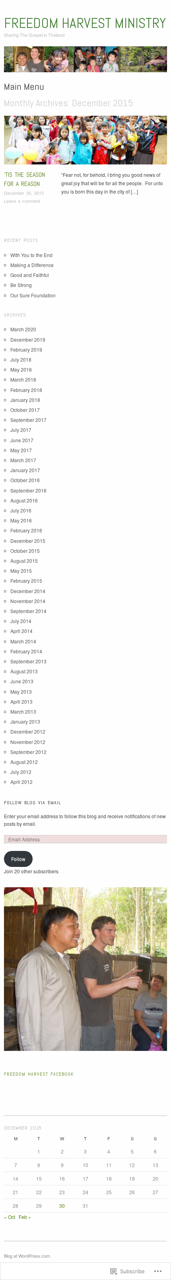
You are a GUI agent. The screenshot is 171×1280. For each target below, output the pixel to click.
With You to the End (31, 254)
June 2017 (21, 440)
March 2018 (23, 379)
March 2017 (23, 460)
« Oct (9, 1216)
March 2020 (23, 329)
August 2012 (24, 761)
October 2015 (25, 550)
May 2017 (21, 450)
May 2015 (21, 570)
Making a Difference (32, 264)
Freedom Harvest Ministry (85, 23)
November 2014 (27, 600)
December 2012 (27, 731)
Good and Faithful (29, 274)
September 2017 (28, 419)
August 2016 (24, 500)
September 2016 (28, 490)
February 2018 (26, 389)
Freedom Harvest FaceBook (39, 1074)
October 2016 (25, 480)
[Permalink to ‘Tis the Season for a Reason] (85, 142)
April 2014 (21, 630)
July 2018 (20, 359)
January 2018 (25, 399)
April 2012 (21, 781)
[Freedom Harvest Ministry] (85, 62)
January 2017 (25, 470)
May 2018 (21, 369)
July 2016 (20, 510)
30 (62, 1205)
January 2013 (25, 721)
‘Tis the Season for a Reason (24, 179)
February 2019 (26, 349)
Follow (18, 858)
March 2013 (23, 711)
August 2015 (24, 560)
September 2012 (28, 751)
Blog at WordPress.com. (27, 1255)
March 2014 (23, 641)
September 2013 (28, 661)
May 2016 (21, 520)
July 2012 (20, 771)
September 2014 (28, 610)
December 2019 (27, 339)
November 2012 (27, 741)
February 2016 (26, 530)
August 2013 (24, 671)
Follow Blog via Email (32, 802)
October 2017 (25, 409)
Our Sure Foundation (33, 295)
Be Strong (21, 284)
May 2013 (21, 691)
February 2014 (26, 651)
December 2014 (27, 591)
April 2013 (21, 701)
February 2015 (26, 580)
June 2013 (21, 681)
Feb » (25, 1216)
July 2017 (20, 429)
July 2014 (20, 620)
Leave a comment (22, 201)
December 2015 (27, 540)
